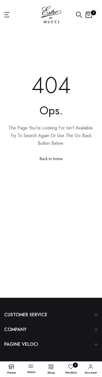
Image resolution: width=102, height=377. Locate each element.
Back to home (51, 159)
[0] (89, 15)
